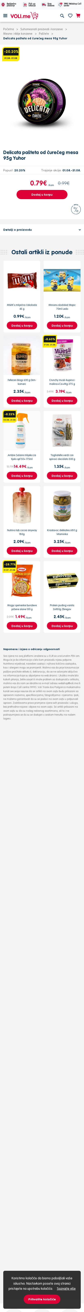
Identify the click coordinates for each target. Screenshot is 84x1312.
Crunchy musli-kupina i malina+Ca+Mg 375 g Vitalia (62, 384)
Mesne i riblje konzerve (17, 33)
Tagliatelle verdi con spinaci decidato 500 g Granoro (62, 459)
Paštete (44, 33)
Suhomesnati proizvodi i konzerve (41, 29)
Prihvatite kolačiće (42, 1299)
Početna (8, 29)
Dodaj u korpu (42, 194)
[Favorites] (70, 15)
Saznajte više (66, 1288)
